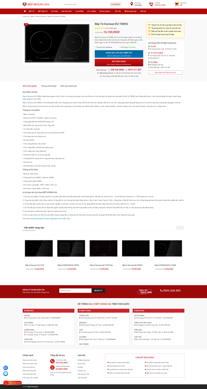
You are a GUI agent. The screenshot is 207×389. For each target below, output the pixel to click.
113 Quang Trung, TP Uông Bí (36, 335)
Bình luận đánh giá (69, 86)
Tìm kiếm (116, 4)
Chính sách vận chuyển (30, 378)
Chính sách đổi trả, (29, 367)
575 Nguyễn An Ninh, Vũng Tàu (147, 325)
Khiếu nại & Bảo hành (30, 360)
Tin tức (118, 11)
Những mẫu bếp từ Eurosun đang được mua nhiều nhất (50, 218)
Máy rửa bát (66, 11)
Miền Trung (85, 311)
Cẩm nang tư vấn (83, 374)
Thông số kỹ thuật (48, 86)
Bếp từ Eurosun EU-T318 (34, 265)
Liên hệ (143, 11)
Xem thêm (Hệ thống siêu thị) (165, 73)
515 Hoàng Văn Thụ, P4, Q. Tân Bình (148, 318)
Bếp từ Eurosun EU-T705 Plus (101, 265)
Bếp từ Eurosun (28, 103)
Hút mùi (54, 11)
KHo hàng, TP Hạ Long (34, 332)
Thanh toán (81, 363)
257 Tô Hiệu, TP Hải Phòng (35, 325)
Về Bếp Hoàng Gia (84, 360)
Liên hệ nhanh (82, 378)
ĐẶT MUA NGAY (119, 62)
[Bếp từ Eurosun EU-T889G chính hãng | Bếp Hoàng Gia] (57, 43)
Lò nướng (79, 11)
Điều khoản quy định (29, 370)
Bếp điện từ (43, 11)
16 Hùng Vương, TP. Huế (89, 332)
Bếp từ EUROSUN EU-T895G (68, 265)
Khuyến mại (131, 11)
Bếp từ (31, 11)
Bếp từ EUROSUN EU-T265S (165, 265)
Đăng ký (99, 290)
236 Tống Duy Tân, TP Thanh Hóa (93, 318)
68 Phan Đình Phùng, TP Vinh (91, 325)
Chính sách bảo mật (29, 374)
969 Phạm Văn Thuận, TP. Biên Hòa (148, 332)
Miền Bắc (29, 311)
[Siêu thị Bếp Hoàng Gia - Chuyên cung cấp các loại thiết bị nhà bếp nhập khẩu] (36, 4)
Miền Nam (139, 311)
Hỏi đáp (80, 367)
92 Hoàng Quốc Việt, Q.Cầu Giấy (37, 318)
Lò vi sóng (91, 11)
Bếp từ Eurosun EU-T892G (132, 265)
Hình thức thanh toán (30, 363)
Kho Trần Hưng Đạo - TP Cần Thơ (147, 339)
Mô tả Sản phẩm (30, 86)
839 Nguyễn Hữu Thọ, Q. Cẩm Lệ (92, 339)
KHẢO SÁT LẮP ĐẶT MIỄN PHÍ (119, 54)
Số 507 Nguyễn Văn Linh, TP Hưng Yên (39, 342)
